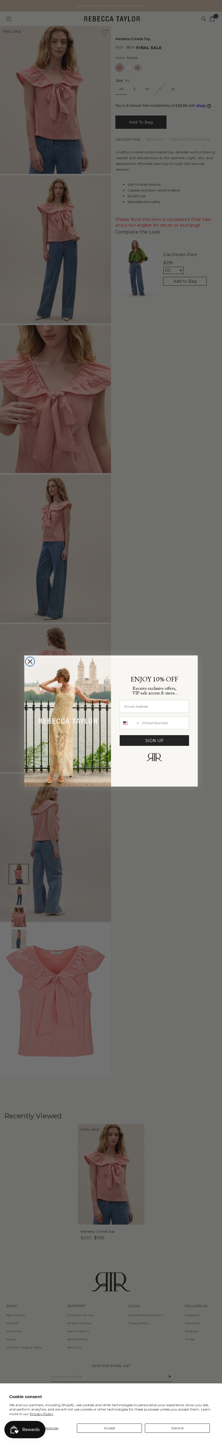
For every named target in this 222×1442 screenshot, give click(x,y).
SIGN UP (154, 740)
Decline (177, 1428)
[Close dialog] (30, 661)
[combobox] (129, 723)
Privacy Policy (41, 1414)
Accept (109, 1428)
